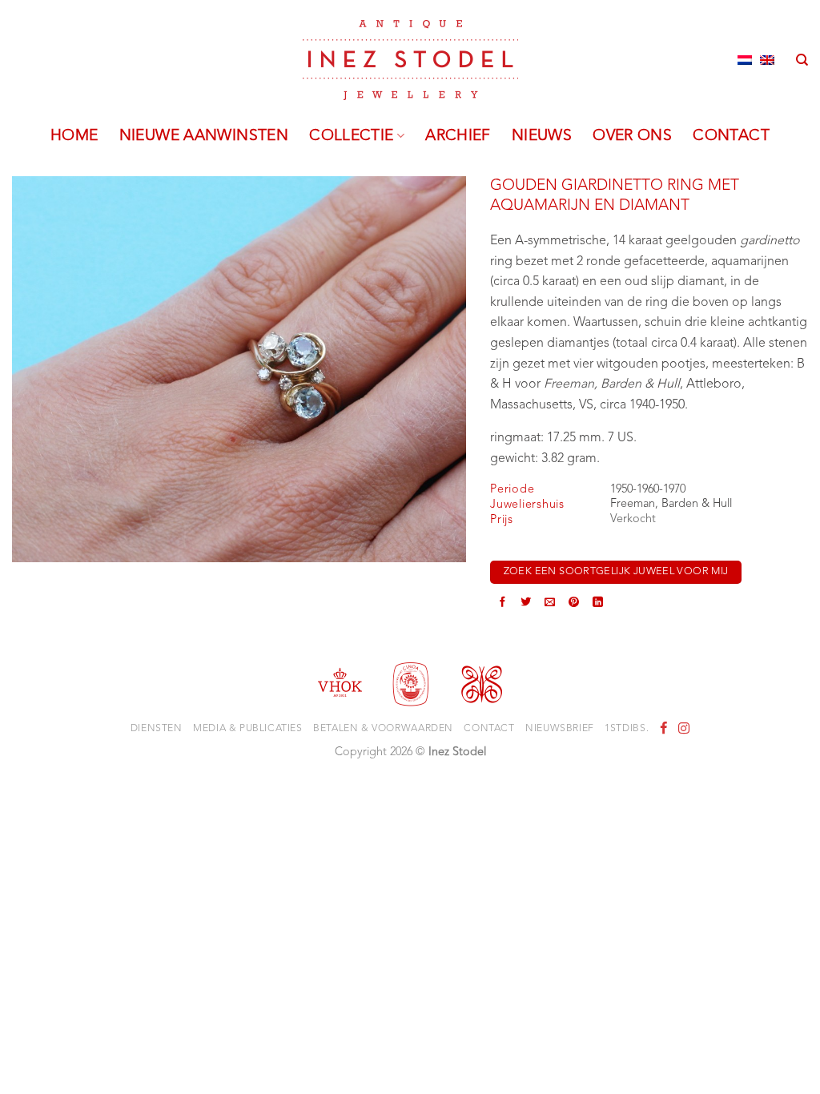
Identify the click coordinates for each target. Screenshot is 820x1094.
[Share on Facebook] (502, 603)
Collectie (351, 136)
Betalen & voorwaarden (383, 729)
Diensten (157, 729)
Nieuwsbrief (559, 729)
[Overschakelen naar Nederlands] (745, 60)
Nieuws (542, 136)
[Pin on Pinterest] (574, 603)
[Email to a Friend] (550, 603)
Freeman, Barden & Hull (671, 504)
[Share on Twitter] (526, 603)
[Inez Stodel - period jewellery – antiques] (410, 60)
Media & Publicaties (248, 729)
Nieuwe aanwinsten (204, 136)
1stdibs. (627, 729)
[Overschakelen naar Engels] (767, 60)
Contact (731, 136)
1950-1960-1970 (647, 490)
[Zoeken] (802, 60)
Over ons (632, 136)
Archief (458, 136)
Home (74, 136)
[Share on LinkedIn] (598, 603)
